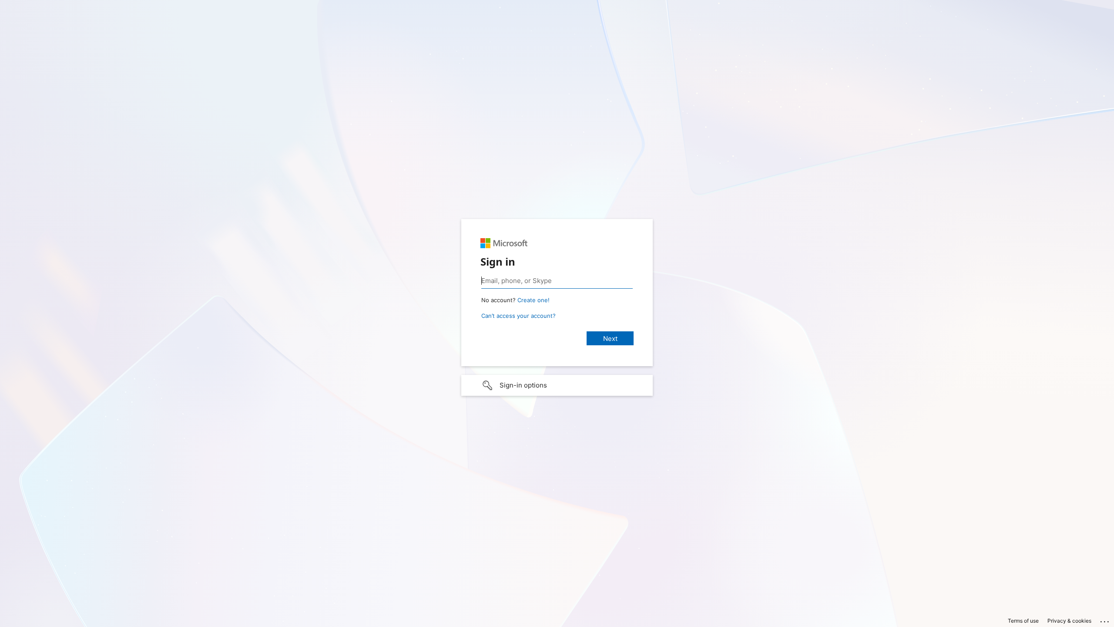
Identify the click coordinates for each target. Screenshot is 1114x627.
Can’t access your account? (518, 315)
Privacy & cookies (1069, 620)
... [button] (1105, 619)
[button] (557, 385)
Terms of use (1023, 620)
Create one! (533, 300)
